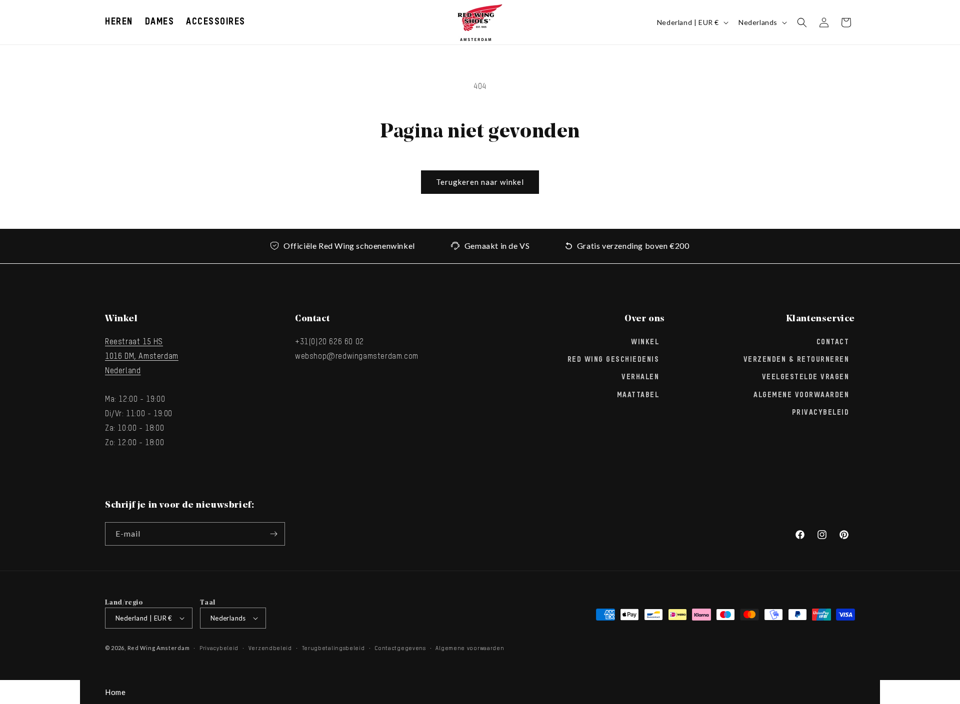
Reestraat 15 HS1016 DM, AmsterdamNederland (141, 356)
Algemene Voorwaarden (801, 395)
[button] (119, 22)
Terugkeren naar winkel (480, 181)
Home (115, 692)
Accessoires (216, 21)
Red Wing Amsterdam (159, 648)
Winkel (645, 342)
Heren (119, 21)
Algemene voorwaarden (470, 648)
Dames (159, 21)
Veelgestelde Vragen (806, 377)
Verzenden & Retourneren (797, 359)
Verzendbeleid (270, 648)
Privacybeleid (821, 412)
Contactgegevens (400, 648)
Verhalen (640, 377)
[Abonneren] (273, 534)
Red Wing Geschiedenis (614, 359)
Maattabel (638, 395)
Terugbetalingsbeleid (333, 648)
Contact (833, 342)
